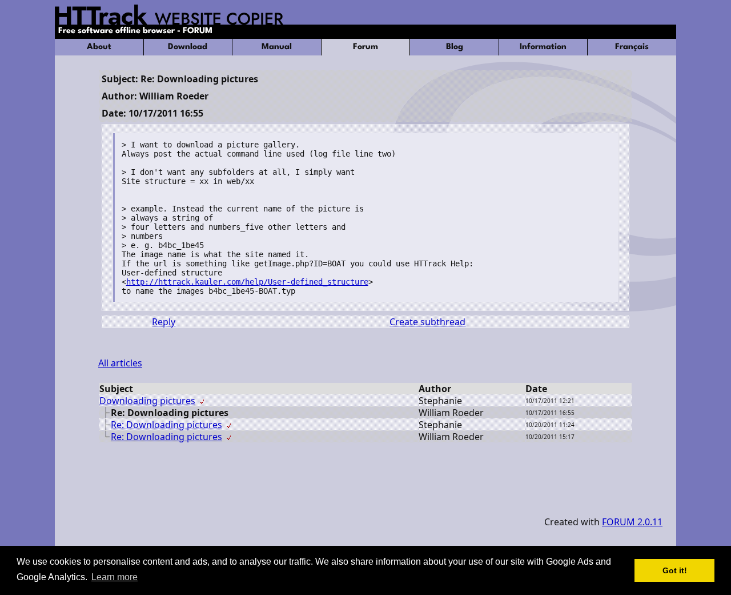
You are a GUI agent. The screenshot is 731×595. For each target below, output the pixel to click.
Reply (163, 322)
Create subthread (427, 322)
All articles (120, 363)
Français (632, 47)
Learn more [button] (114, 577)
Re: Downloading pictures (166, 424)
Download (187, 47)
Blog (454, 47)
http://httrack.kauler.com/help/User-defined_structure (247, 281)
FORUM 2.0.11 (632, 522)
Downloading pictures (147, 400)
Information (543, 47)
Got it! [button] (674, 570)
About (99, 47)
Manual (277, 47)
